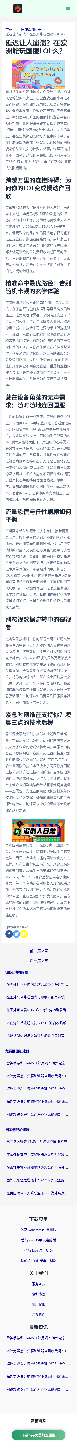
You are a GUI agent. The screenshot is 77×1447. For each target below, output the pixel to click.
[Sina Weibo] (24, 934)
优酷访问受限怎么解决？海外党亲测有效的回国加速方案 (38, 1036)
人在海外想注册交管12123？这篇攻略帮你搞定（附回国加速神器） (38, 1023)
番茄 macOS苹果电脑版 (38, 1240)
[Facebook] (9, 934)
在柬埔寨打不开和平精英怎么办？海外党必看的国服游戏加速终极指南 (38, 1167)
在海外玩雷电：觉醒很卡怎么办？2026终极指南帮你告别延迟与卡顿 (38, 1154)
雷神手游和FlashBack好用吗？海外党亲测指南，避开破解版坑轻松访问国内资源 (38, 1063)
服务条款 (38, 1284)
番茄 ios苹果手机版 (38, 1250)
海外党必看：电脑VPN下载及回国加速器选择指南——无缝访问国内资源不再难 (38, 1101)
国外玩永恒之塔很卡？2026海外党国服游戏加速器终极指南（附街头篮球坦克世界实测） (38, 1180)
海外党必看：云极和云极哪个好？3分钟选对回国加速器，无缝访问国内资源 (38, 1089)
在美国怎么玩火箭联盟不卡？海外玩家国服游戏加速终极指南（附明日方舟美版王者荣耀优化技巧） (38, 1193)
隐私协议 (38, 1294)
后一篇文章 (39, 961)
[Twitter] (16, 934)
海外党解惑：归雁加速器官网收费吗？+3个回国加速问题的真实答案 (38, 1076)
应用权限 (38, 1304)
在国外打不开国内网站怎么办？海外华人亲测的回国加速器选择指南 (38, 984)
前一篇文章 (39, 951)
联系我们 (38, 1315)
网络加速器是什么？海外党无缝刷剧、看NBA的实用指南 (38, 1114)
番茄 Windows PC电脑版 (38, 1230)
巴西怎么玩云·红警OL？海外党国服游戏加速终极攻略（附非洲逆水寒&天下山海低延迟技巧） (38, 1142)
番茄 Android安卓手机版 (39, 1260)
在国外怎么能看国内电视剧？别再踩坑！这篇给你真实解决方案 (38, 997)
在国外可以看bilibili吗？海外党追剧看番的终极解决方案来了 (38, 1010)
